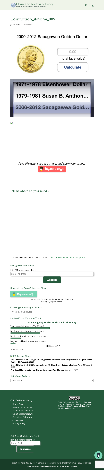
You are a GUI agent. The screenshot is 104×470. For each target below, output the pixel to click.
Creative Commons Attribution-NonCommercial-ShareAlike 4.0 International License (74, 406)
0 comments (27, 24)
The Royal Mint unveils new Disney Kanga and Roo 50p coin (37, 370)
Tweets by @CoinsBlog (21, 311)
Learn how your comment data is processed (68, 257)
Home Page (17, 404)
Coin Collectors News (22, 413)
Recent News (24, 356)
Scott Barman (85, 402)
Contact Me (17, 420)
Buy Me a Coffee (37, 299)
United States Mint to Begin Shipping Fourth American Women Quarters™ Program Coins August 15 (51, 361)
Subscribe (52, 279)
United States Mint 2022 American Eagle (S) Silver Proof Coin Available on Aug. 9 (47, 365)
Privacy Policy (18, 423)
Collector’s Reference (22, 417)
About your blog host (22, 410)
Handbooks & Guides (22, 407)
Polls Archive (17, 349)
